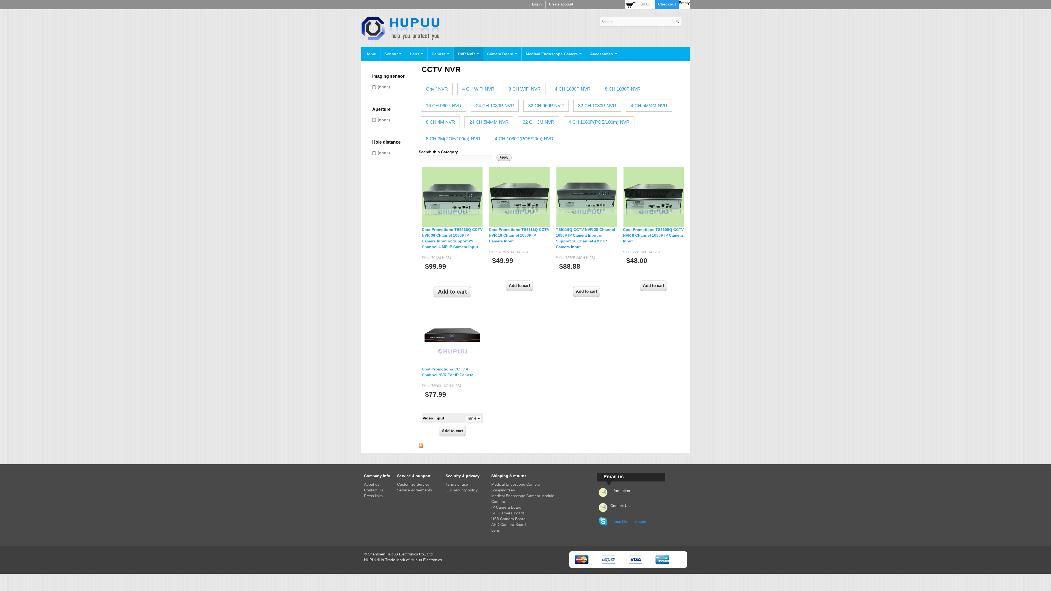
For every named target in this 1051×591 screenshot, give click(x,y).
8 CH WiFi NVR (525, 89)
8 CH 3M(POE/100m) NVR (453, 138)
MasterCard (581, 559)
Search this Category (438, 152)
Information (620, 490)
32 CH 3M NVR (538, 122)
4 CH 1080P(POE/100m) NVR (599, 122)
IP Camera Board (506, 507)
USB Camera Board (508, 519)
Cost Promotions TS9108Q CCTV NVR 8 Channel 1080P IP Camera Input (653, 235)
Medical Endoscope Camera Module (522, 496)
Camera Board (501, 54)
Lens (415, 54)
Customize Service (413, 484)
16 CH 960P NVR (443, 105)
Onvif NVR (437, 89)
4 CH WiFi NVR (478, 89)
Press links (373, 496)
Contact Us (373, 490)
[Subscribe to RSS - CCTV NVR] (421, 445)
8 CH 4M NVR (440, 122)
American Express (662, 559)
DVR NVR (467, 54)
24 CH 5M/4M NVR (489, 122)
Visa (635, 559)
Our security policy (462, 490)
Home (370, 54)
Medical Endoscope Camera (552, 54)
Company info (377, 476)
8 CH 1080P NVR (622, 89)
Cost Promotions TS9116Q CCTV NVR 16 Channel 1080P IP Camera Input (519, 235)
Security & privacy (463, 476)
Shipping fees (503, 490)
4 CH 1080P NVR (572, 89)
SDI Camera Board (507, 513)
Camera (439, 54)
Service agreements (414, 490)
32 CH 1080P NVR (597, 105)
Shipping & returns (509, 476)
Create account (561, 4)
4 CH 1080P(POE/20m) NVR (524, 138)
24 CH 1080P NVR (495, 105)
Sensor (392, 54)
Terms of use (457, 484)
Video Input (433, 418)
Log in (537, 4)
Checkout (667, 4)
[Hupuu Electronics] (400, 37)
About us (371, 484)
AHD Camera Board (508, 524)
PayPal (608, 559)
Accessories (602, 54)
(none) (384, 87)
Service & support (414, 476)
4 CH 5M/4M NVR (649, 105)
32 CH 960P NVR (546, 105)
